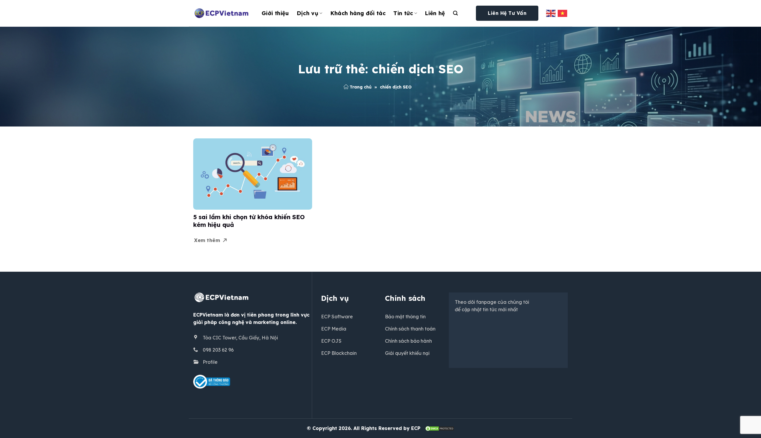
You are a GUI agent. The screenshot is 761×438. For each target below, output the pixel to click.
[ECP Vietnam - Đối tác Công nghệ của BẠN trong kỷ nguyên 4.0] (223, 13)
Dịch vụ (308, 13)
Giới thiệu (275, 13)
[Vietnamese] (563, 13)
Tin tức (403, 13)
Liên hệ (435, 13)
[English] (551, 13)
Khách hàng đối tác (358, 13)
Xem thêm (207, 240)
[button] (455, 13)
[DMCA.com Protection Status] (440, 428)
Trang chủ (361, 87)
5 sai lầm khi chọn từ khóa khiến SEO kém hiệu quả (249, 220)
